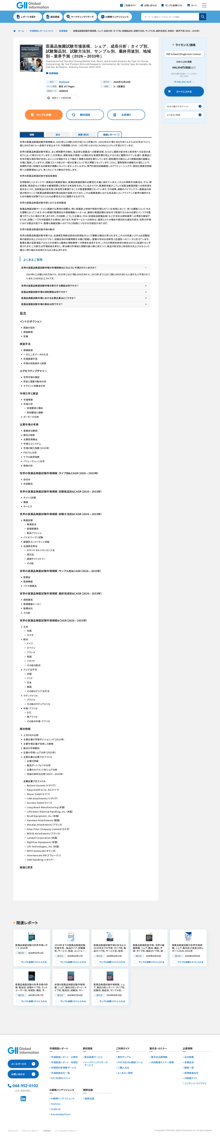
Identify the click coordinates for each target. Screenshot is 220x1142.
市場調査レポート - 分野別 (64, 1057)
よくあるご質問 (125, 1073)
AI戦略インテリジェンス (63, 1098)
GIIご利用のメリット (61, 1078)
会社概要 (189, 1057)
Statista (55, 1103)
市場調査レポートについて (41, 30)
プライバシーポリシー (30, 1130)
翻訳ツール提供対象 (62, 98)
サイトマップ (13, 1130)
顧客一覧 (189, 1067)
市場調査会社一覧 (60, 1073)
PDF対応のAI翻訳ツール (130, 1062)
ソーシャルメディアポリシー (66, 1130)
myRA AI (56, 1109)
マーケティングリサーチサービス (96, 1063)
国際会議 (89, 1098)
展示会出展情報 (159, 1057)
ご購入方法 (123, 1067)
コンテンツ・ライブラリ (195, 1083)
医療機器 (63, 30)
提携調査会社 (191, 1073)
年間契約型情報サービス (63, 1067)
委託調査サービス (93, 1057)
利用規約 (47, 1130)
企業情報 (187, 1048)
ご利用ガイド (122, 1048)
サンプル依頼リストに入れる (34, 962)
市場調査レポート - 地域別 (64, 1062)
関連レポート (109, 134)
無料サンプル (124, 1057)
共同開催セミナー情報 (162, 1062)
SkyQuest (64, 81)
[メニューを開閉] (204, 5)
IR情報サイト (190, 1078)
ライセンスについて (182, 82)
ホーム (21, 30)
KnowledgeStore (61, 1114)
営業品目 (189, 1062)
